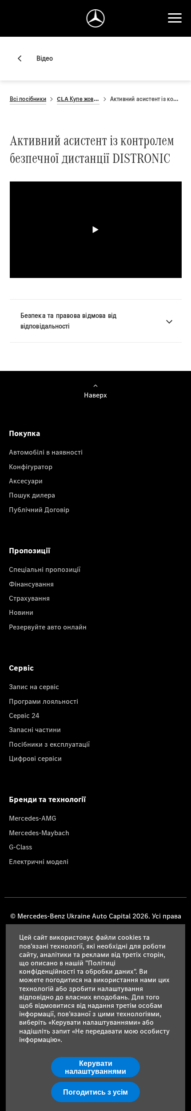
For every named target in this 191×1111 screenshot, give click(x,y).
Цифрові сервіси (35, 758)
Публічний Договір (39, 509)
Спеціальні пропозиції (44, 569)
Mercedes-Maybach (39, 832)
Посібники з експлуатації (49, 744)
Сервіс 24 (24, 715)
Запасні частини (35, 729)
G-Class (20, 846)
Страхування (29, 598)
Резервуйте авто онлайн (48, 626)
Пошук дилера (32, 494)
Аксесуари (26, 480)
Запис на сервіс (34, 686)
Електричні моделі (38, 861)
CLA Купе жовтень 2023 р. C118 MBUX (78, 99)
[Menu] (174, 18)
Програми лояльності (43, 701)
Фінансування (31, 583)
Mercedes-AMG (32, 818)
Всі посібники (28, 99)
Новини (21, 612)
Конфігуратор (30, 466)
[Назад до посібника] (23, 58)
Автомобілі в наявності (46, 451)
